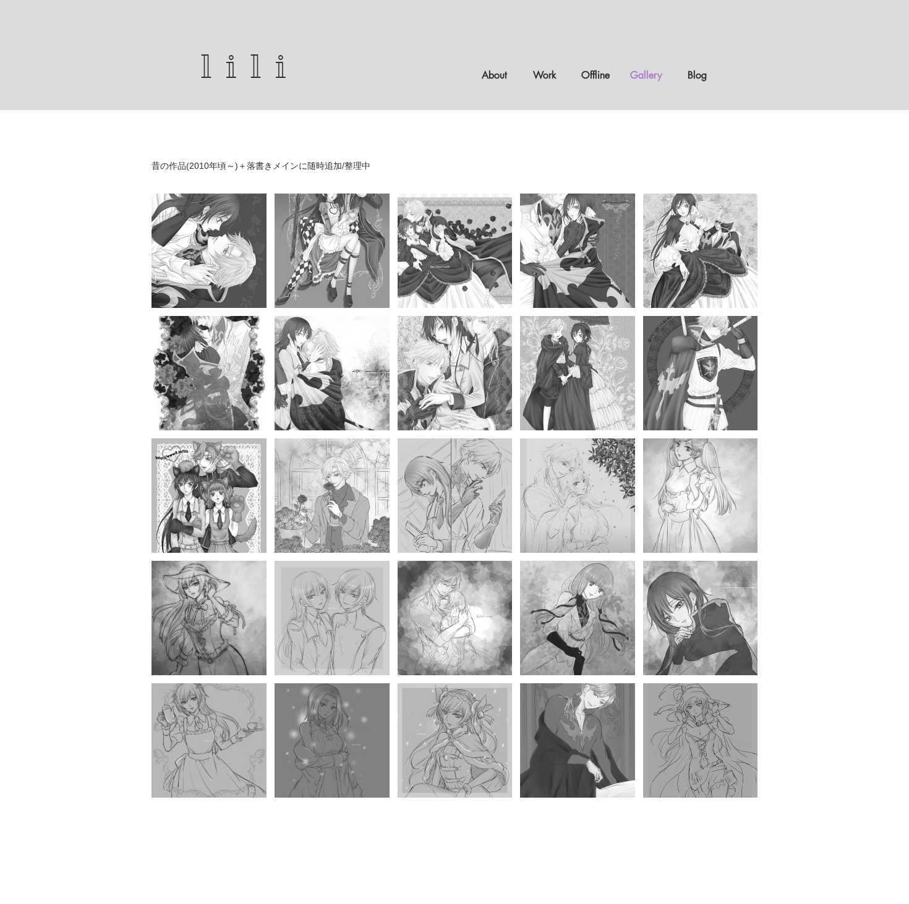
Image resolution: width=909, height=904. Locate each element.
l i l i (245, 66)
